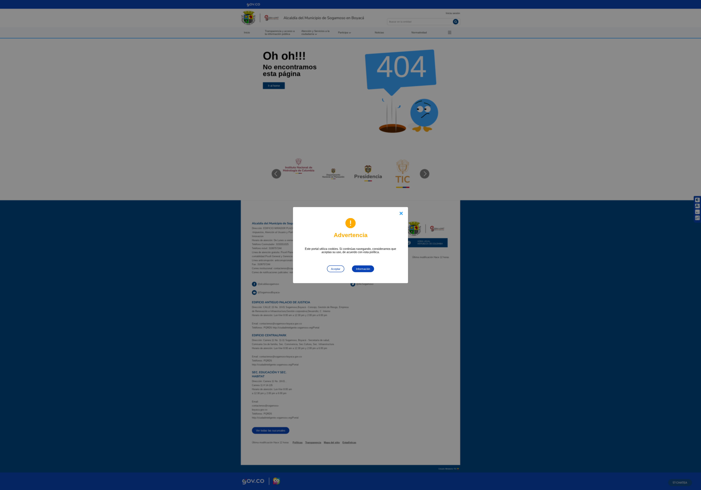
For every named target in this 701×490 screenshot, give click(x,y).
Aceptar (335, 268)
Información (363, 268)
